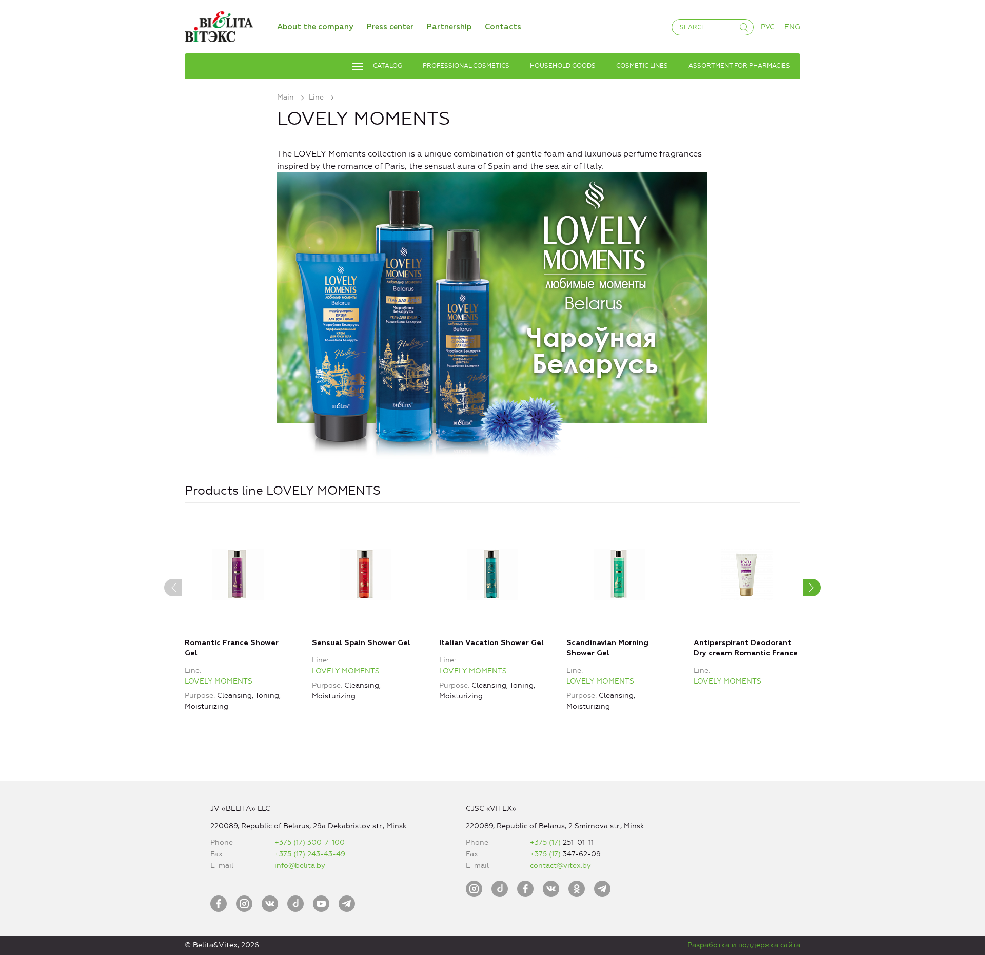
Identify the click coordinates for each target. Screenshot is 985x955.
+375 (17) (546, 842)
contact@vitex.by (560, 865)
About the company (315, 27)
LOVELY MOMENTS (218, 681)
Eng (792, 27)
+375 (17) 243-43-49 (309, 854)
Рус (768, 27)
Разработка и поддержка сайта (743, 945)
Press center (390, 27)
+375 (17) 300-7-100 (309, 842)
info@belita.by (299, 865)
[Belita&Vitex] (219, 25)
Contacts (503, 27)
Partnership (449, 27)
